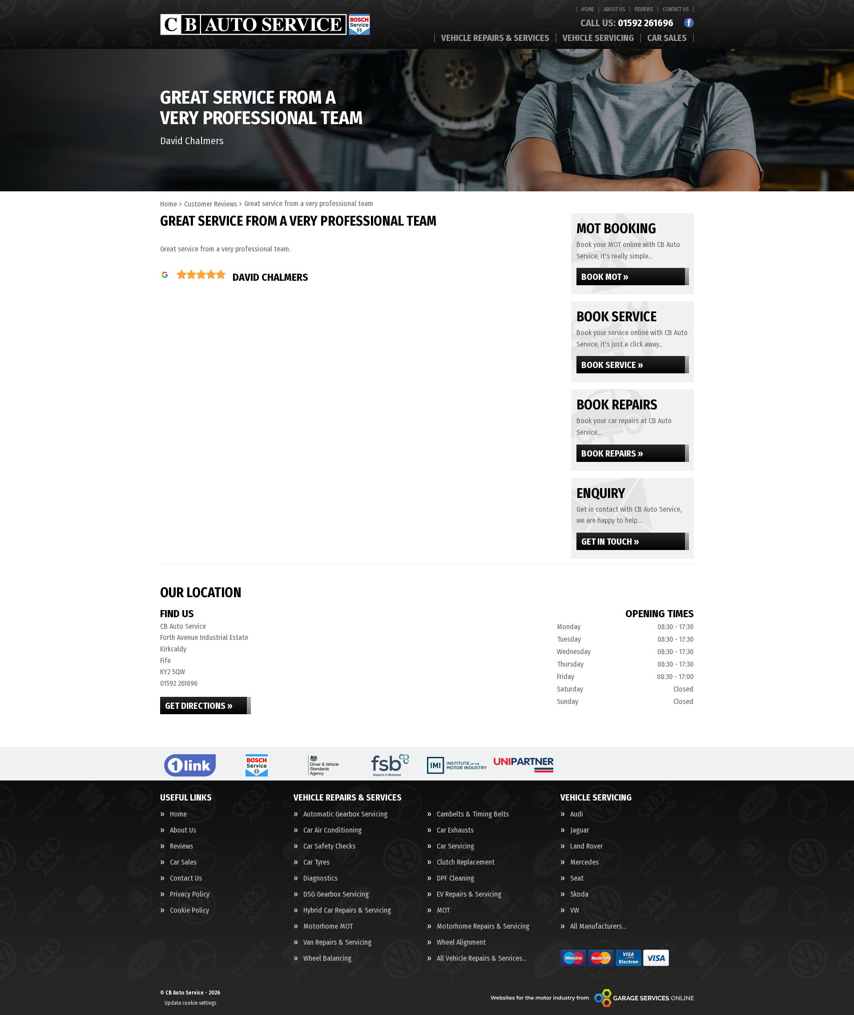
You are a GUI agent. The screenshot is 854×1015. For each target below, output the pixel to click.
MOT (443, 910)
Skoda (579, 894)
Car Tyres (316, 862)
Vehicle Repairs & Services (495, 37)
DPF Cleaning (455, 878)
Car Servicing (455, 846)
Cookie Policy (189, 910)
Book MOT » (604, 276)
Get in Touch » (610, 541)
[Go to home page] (265, 24)
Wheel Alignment (461, 942)
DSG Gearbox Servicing (336, 894)
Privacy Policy (189, 894)
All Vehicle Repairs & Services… (482, 958)
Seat (577, 878)
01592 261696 (626, 23)
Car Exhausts (455, 830)
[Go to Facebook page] (689, 23)
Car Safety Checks (329, 846)
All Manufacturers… (598, 926)
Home (587, 9)
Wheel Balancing (327, 958)
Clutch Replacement (466, 862)
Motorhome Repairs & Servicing (483, 926)
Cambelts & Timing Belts (473, 814)
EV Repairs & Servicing (469, 894)
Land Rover (586, 846)
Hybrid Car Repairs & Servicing (347, 910)
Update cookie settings (190, 1003)
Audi (576, 814)
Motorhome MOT (328, 926)
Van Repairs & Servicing (337, 942)
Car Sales (667, 37)
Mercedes (584, 862)
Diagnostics (320, 878)
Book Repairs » (612, 453)
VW (574, 910)
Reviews (644, 9)
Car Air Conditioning (332, 830)
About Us (614, 9)
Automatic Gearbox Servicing (345, 814)
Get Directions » (199, 705)
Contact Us (676, 9)
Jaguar (579, 830)
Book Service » (612, 365)
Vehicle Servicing (598, 37)
